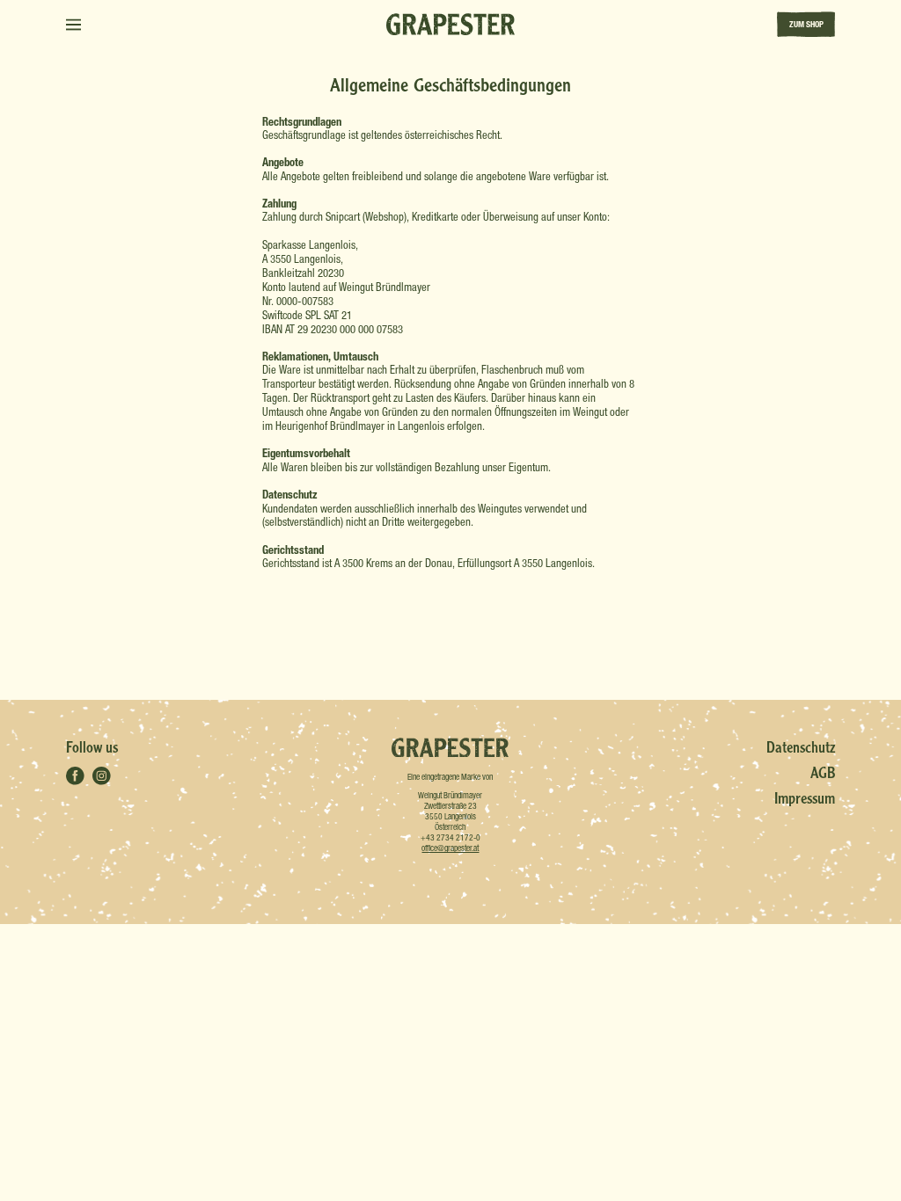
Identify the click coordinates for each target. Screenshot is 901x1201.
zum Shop (806, 24)
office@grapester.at (450, 848)
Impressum (804, 798)
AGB (822, 772)
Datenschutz (800, 747)
